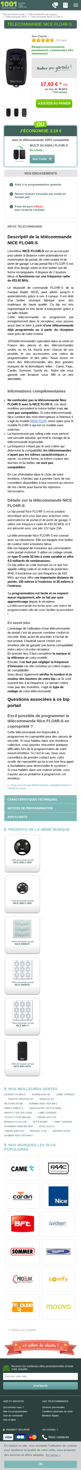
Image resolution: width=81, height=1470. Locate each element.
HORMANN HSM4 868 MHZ (18, 1126)
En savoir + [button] (53, 1455)
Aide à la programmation (15, 1411)
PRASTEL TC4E (38, 1131)
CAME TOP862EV (65, 1094)
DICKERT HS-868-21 (15, 1094)
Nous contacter (58, 1437)
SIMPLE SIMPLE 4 (13, 1108)
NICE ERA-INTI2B (13, 1103)
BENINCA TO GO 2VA (15, 1122)
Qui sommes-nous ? (13, 1407)
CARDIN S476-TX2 (46, 1117)
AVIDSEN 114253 (61, 1131)
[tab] (40, 226)
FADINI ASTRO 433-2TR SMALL (45, 1108)
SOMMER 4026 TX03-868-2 (43, 1103)
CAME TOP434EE (47, 1112)
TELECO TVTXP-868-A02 (17, 1117)
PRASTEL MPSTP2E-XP (20, 1099)
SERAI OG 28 (46, 1099)
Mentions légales (50, 1415)
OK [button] (41, 1464)
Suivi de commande (13, 1415)
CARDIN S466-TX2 (14, 1131)
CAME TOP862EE (63, 1122)
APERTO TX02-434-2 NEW (18, 1112)
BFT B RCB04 (40, 1122)
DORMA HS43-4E (41, 1094)
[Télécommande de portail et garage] (13, 5)
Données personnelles (53, 1407)
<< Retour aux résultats (22, 1330)
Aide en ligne (9, 1419)
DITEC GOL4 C (47, 1126)
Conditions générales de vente (57, 1411)
